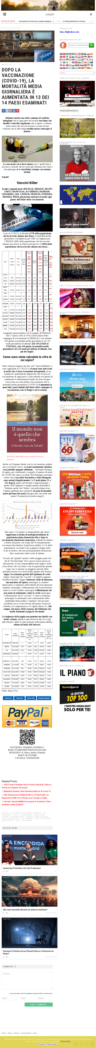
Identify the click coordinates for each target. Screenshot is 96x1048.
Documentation (26, 1033)
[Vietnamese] (88, 67)
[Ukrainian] (85, 67)
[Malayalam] (88, 62)
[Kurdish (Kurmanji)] (70, 62)
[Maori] (91, 62)
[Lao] (73, 62)
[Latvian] (76, 62)
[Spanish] (70, 67)
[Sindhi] (91, 65)
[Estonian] (85, 56)
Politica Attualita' (11, 28)
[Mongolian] (61, 65)
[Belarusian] (79, 53)
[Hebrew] (76, 59)
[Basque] (76, 53)
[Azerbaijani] (73, 53)
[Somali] (67, 67)
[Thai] (79, 67)
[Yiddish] (91, 67)
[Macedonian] (85, 62)
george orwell (39, 815)
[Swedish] (73, 67)
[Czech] (73, 56)
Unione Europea (8, 820)
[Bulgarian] (88, 53)
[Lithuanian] (79, 62)
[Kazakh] (64, 62)
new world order (41, 817)
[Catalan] (91, 53)
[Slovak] (61, 67)
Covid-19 (16, 815)
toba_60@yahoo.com (69, 32)
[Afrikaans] (61, 53)
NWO (22, 818)
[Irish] (88, 59)
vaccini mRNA (27, 820)
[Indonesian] (85, 59)
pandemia (29, 818)
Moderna (29, 817)
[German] (67, 59)
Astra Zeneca (16, 813)
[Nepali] (64, 65)
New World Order (50, 912)
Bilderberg (37, 813)
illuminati (5, 817)
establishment (26, 815)
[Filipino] (88, 56)
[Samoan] (85, 65)
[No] (93, 1042)
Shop (9, 1033)
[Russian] (82, 65)
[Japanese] (61, 62)
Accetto (41, 1044)
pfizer (36, 818)
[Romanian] (79, 65)
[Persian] (70, 65)
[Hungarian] (79, 59)
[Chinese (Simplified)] (61, 56)
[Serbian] (88, 65)
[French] (61, 59)
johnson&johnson (18, 817)
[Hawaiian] (73, 59)
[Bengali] (82, 53)
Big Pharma (27, 813)
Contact (16, 1033)
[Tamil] (76, 67)
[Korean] (67, 62)
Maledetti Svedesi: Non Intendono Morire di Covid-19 (27, 791)
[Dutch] (79, 56)
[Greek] (70, 59)
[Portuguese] (76, 65)
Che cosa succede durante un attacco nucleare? (25, 909)
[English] (82, 56)
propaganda (45, 818)
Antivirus (5, 813)
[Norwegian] (67, 65)
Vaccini (18, 820)
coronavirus (7, 815)
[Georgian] (64, 59)
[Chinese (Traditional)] (64, 56)
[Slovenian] (64, 67)
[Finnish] (91, 56)
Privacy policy (65, 1041)
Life (55, 871)
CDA (44, 813)
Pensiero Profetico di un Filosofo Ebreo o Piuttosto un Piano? (28, 952)
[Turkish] (82, 67)
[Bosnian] (85, 53)
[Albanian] (64, 53)
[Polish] (73, 65)
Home (4, 1033)
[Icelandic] (82, 59)
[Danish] (76, 56)
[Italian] (91, 59)
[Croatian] (70, 56)
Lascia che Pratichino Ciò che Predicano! (22, 868)
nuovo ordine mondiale (10, 818)
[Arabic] (67, 53)
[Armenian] (70, 53)
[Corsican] (67, 56)
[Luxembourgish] (82, 62)
